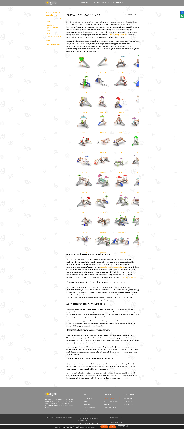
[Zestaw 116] (84, 95)
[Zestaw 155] (103, 195)
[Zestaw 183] (121, 215)
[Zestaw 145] (84, 155)
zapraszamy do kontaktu (129, 277)
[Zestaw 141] (84, 135)
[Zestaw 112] (84, 75)
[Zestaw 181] (84, 215)
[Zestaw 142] (103, 135)
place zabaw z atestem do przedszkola (112, 267)
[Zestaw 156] (121, 195)
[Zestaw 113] (103, 75)
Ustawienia (121, 426)
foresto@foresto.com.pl (116, 418)
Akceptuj (104, 426)
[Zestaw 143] (121, 135)
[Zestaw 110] (121, 55)
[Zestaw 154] (84, 195)
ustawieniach (91, 427)
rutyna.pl (70, 418)
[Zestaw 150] (103, 175)
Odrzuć (112, 426)
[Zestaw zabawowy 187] (121, 235)
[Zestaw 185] (84, 235)
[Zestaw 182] (103, 215)
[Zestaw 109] (103, 55)
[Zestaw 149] (84, 175)
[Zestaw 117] (103, 95)
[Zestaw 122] (121, 115)
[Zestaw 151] (121, 175)
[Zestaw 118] (121, 95)
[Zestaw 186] (103, 235)
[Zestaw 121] (103, 115)
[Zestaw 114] (121, 75)
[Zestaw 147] (121, 155)
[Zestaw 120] (84, 115)
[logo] (51, 1)
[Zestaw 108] (84, 55)
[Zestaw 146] (103, 155)
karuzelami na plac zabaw (117, 35)
